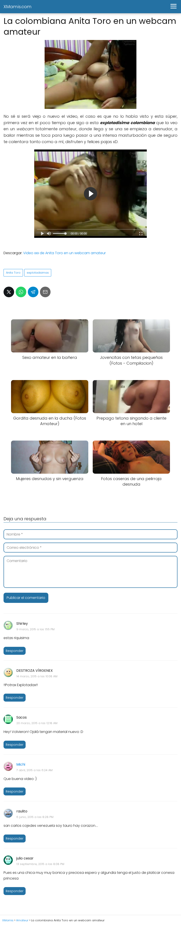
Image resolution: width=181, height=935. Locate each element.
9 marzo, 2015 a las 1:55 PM (35, 629)
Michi (20, 764)
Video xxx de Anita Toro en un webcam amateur (64, 253)
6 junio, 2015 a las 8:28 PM (34, 817)
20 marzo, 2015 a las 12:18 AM (36, 723)
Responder (14, 651)
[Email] (45, 292)
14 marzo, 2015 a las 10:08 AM (36, 676)
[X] (9, 292)
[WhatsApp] (21, 292)
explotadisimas (38, 273)
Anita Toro (13, 273)
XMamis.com (18, 7)
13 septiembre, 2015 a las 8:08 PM (40, 864)
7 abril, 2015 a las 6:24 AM (34, 770)
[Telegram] (33, 292)
